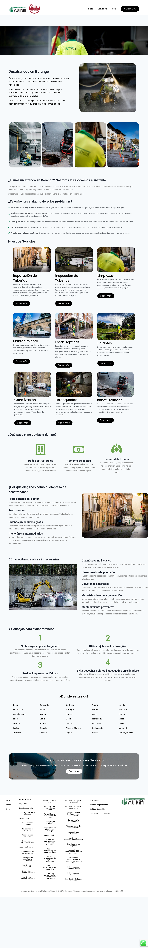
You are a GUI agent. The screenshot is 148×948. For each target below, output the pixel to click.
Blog (114, 8)
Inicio (90, 8)
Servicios (102, 8)
